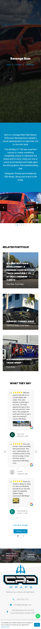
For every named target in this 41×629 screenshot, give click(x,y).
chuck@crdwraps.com (22, 605)
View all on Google (20, 525)
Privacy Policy (5, 627)
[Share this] (17, 536)
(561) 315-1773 (23, 599)
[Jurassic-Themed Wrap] (20, 312)
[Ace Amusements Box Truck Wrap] (20, 353)
